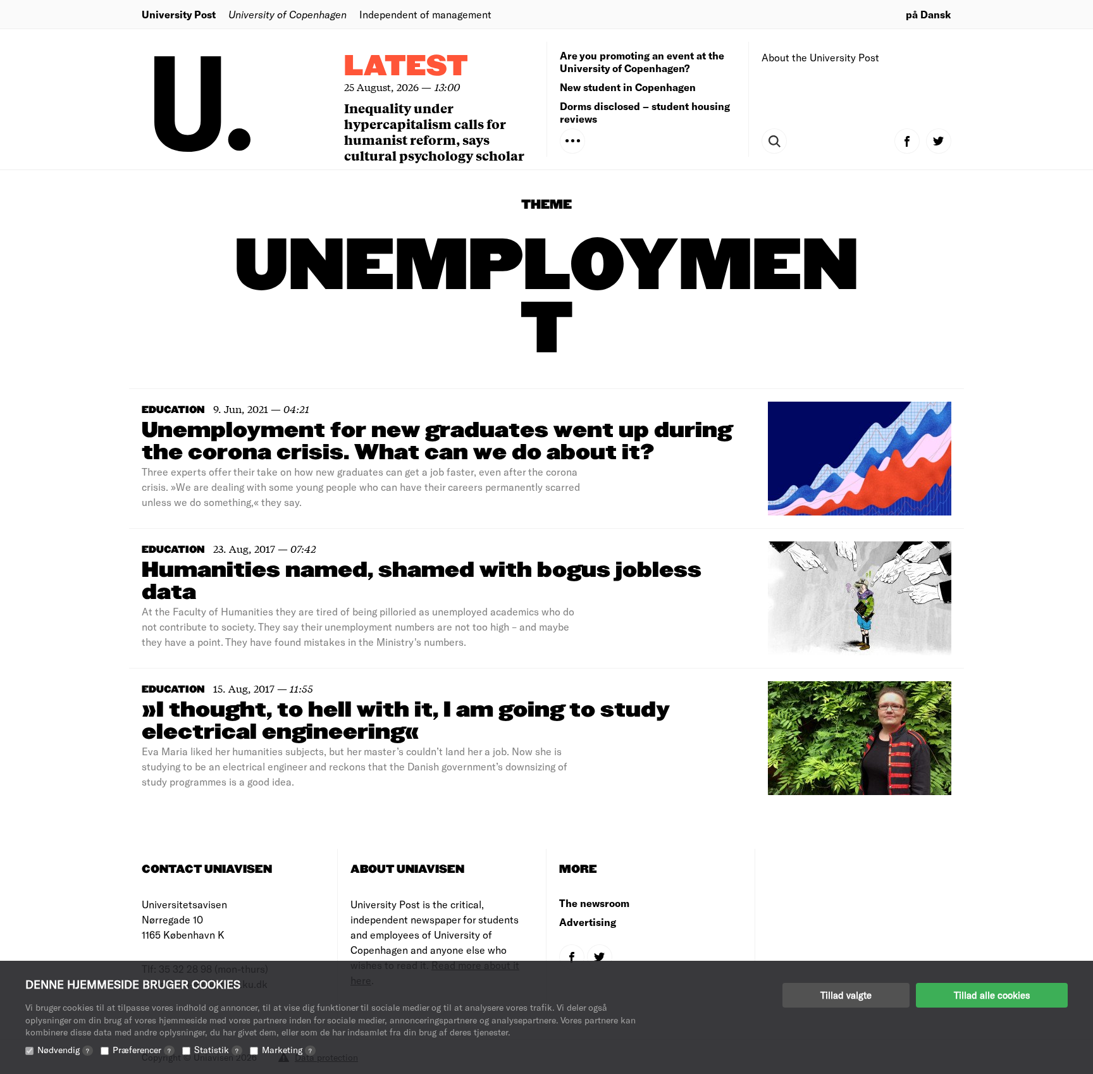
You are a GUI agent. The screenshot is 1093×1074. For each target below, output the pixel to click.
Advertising (587, 922)
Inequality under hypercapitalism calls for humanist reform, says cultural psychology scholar (434, 131)
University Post (179, 14)
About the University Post (820, 57)
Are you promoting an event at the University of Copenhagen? (642, 61)
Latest (406, 66)
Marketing (287, 1049)
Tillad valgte (846, 995)
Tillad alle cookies (992, 995)
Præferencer (142, 1049)
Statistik (216, 1049)
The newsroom (594, 903)
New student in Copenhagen (628, 87)
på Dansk (928, 14)
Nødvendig (63, 1049)
